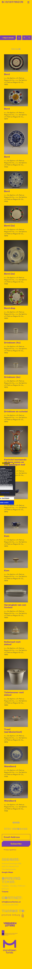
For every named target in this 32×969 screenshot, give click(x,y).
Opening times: (11, 880)
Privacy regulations (10, 849)
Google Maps (7, 872)
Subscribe (16, 843)
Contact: (12, 897)
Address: (11, 859)
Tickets (5, 892)
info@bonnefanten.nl (11, 902)
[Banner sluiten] (13, 463)
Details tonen (5, 492)
